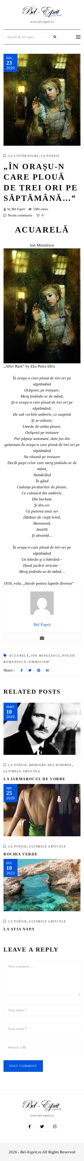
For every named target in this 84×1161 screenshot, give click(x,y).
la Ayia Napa (19, 929)
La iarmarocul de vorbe (34, 779)
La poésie (50, 156)
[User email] (42, 638)
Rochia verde (21, 854)
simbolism (38, 662)
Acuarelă (19, 655)
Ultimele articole (22, 771)
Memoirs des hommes (50, 765)
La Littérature (23, 156)
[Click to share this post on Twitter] (30, 671)
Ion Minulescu (45, 655)
